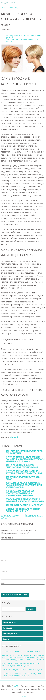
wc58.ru (17, 686)
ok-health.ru (15, 437)
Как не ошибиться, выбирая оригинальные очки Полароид (22, 466)
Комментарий (7, 538)
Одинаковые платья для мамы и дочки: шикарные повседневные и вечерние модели (24, 485)
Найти (31, 609)
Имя (3, 560)
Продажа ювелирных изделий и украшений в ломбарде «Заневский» (25, 500)
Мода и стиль (9, 622)
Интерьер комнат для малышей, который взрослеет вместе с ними (24, 472)
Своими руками (10, 634)
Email (4, 572)
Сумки (6, 639)
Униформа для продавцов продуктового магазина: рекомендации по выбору (20, 493)
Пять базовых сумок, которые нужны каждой (22, 670)
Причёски (7, 628)
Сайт (3, 583)
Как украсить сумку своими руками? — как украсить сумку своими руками (21, 664)
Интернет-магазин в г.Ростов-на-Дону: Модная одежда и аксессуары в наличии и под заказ (25, 459)
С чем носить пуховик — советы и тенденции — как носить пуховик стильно (22, 675)
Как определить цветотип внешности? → (35, 516)
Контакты (23, 697)
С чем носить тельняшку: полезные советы (21, 651)
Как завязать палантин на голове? (24, 505)
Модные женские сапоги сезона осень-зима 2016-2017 (23, 510)
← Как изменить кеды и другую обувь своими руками (10, 517)
